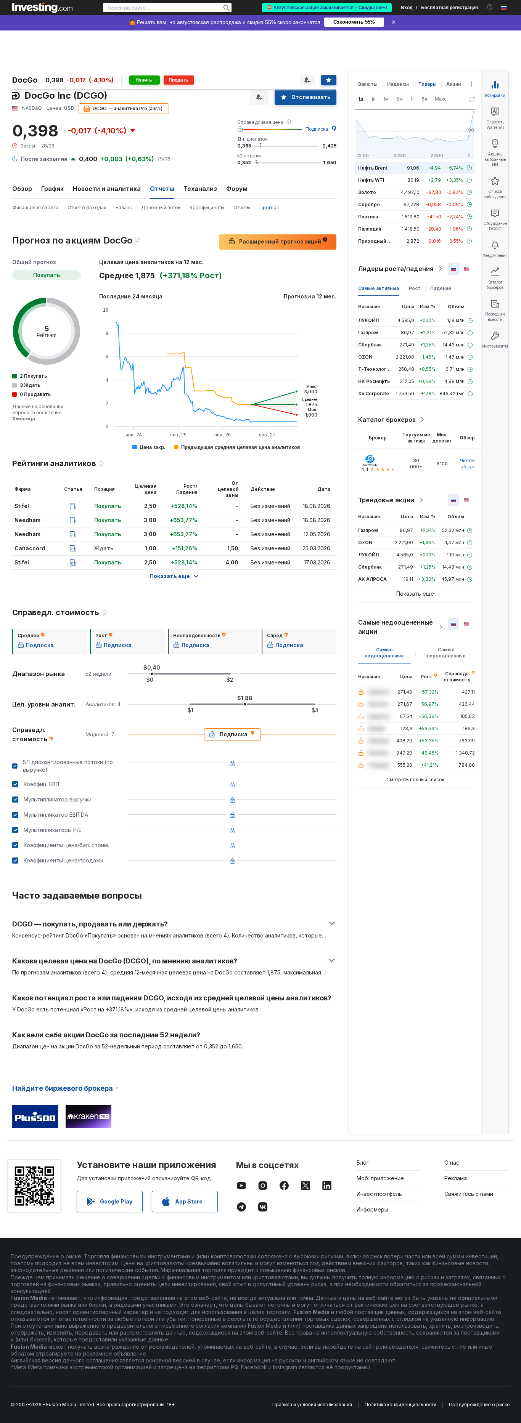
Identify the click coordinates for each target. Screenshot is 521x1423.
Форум (237, 188)
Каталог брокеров (387, 419)
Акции (453, 84)
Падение (440, 288)
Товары (427, 84)
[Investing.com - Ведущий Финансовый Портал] (42, 7)
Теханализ (200, 188)
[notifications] (490, 7)
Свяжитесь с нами (468, 1194)
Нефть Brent (372, 168)
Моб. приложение (380, 1178)
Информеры (372, 1209)
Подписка (317, 129)
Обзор (22, 188)
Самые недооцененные (384, 653)
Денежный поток (160, 207)
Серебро (369, 204)
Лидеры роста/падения (395, 268)
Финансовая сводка (35, 207)
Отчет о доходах (87, 207)
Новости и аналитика (107, 188)
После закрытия (44, 158)
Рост (415, 288)
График (52, 188)
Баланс (124, 207)
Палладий (369, 229)
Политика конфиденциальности (400, 1404)
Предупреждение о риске (479, 1404)
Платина (368, 217)
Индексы (398, 84)
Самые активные (378, 288)
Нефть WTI (371, 180)
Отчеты (241, 207)
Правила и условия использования (312, 1404)
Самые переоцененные (446, 653)
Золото (367, 192)
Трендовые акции (386, 500)
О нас (451, 1162)
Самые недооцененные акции (395, 627)
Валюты (368, 84)
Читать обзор (467, 464)
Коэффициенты (207, 207)
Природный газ (376, 241)
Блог (363, 1162)
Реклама (455, 1178)
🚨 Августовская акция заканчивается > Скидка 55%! (327, 7)
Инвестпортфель (379, 1194)
